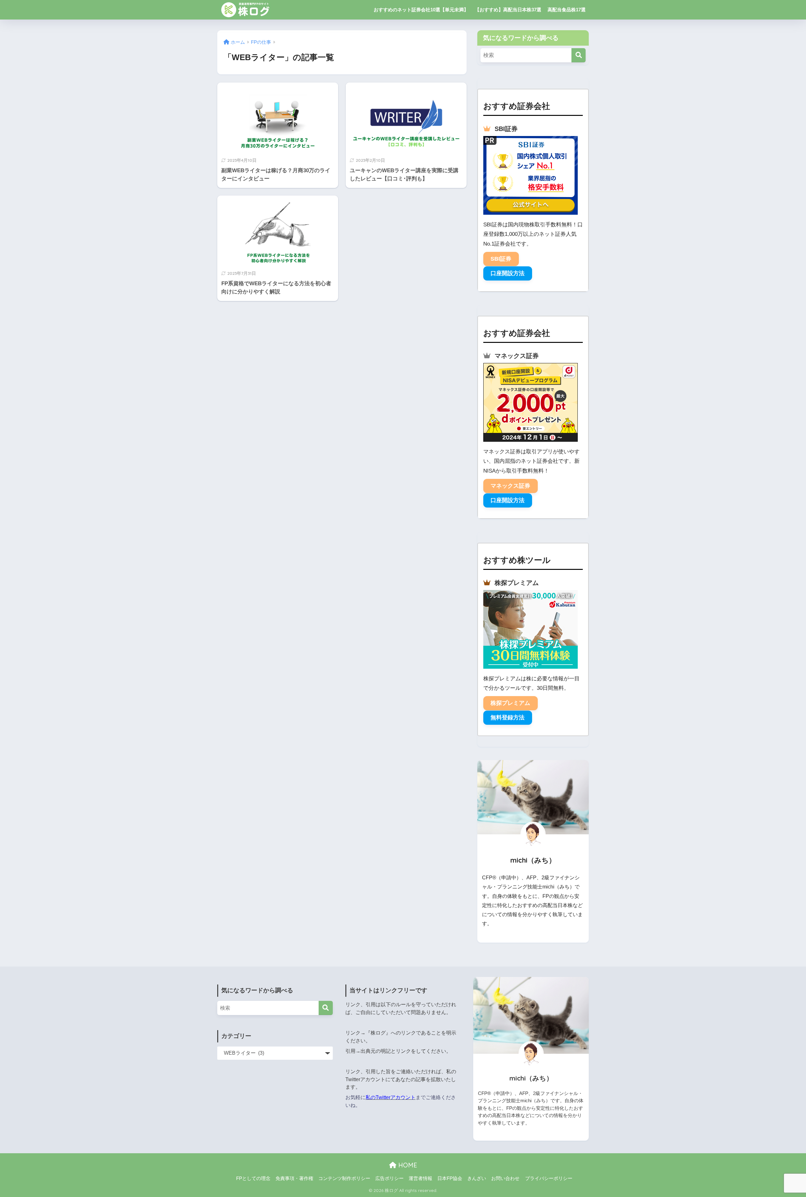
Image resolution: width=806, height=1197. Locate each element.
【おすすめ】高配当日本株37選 (508, 9)
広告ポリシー (389, 1178)
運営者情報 (420, 1178)
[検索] (578, 55)
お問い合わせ (505, 1178)
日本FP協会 (449, 1178)
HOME (406, 1165)
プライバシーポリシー (548, 1178)
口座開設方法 (508, 273)
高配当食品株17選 (567, 9)
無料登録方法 (508, 717)
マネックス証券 (510, 486)
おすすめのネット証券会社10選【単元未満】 (421, 9)
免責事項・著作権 (294, 1178)
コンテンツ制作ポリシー (344, 1178)
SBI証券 (501, 259)
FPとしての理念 (253, 1178)
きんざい (476, 1178)
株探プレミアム (510, 703)
